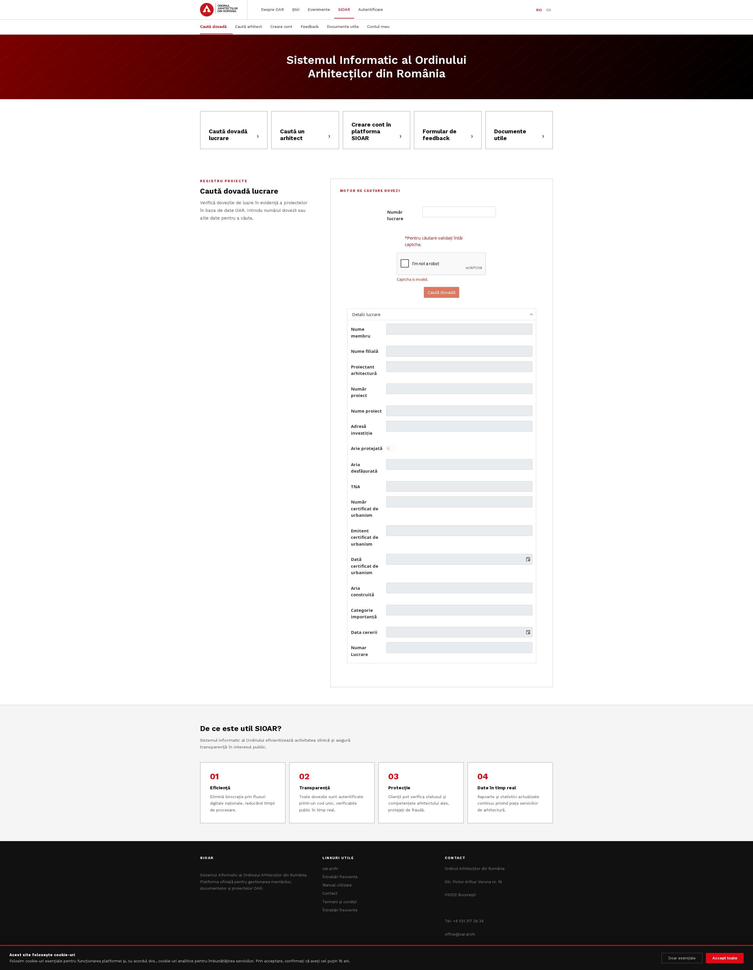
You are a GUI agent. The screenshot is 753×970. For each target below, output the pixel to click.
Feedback (310, 26)
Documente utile (343, 26)
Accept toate (724, 958)
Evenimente (319, 9)
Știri (295, 9)
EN (549, 10)
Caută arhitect (248, 26)
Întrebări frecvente (340, 877)
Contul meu (378, 26)
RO (539, 10)
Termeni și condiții (339, 902)
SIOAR (344, 9)
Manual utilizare (337, 885)
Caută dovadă (213, 26)
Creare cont (281, 26)
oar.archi (330, 868)
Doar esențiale (682, 958)
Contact (329, 893)
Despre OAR (272, 9)
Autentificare (370, 9)
